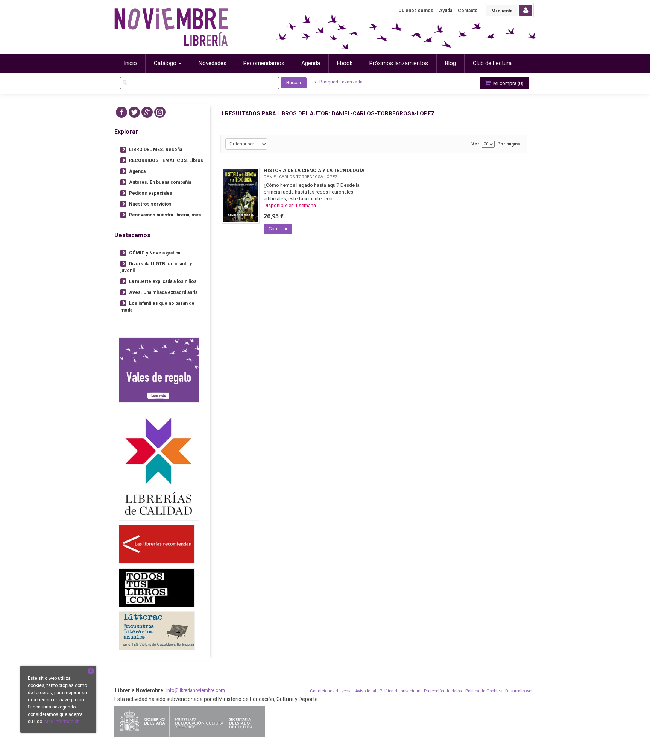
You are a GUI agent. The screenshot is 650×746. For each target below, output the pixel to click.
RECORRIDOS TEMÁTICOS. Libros (166, 160)
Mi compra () (508, 83)
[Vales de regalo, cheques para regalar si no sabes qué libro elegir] (159, 370)
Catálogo (166, 63)
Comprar (278, 229)
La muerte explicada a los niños (163, 281)
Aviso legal (365, 690)
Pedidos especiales (150, 193)
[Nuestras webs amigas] (157, 544)
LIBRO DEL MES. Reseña (155, 149)
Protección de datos (443, 690)
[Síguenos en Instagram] (160, 112)
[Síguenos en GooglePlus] (147, 112)
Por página (508, 144)
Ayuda (445, 10)
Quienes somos (415, 10)
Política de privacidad (400, 690)
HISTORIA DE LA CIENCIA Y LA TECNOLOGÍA (314, 170)
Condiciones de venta (331, 690)
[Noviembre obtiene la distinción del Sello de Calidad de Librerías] (159, 463)
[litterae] (157, 630)
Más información (62, 721)
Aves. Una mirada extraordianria (163, 292)
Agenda (137, 171)
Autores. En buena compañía (160, 182)
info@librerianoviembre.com (195, 690)
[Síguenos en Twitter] (134, 112)
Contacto (468, 10)
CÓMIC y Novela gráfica (154, 253)
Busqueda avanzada (340, 82)
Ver (475, 144)
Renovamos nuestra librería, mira (165, 215)
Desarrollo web (519, 690)
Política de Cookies (483, 690)
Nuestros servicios (150, 204)
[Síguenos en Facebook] (121, 112)
